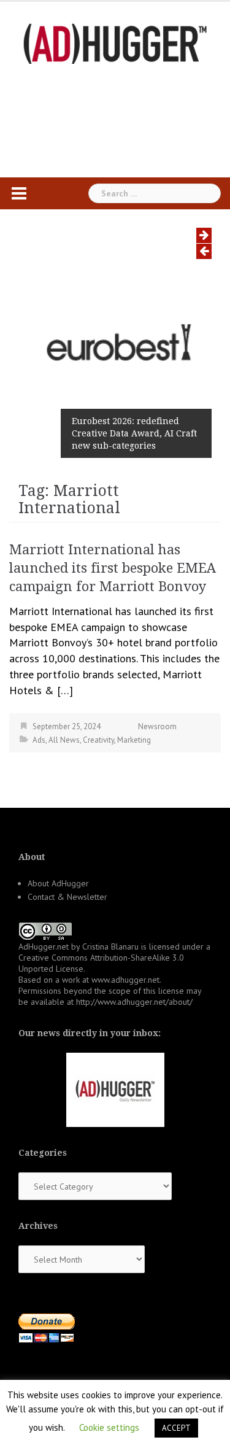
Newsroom (157, 726)
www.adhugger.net (125, 979)
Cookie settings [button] (109, 1427)
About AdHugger (58, 883)
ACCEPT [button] (176, 1428)
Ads (39, 740)
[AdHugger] (115, 43)
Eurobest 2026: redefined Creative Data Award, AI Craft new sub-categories (134, 433)
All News (64, 740)
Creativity (98, 740)
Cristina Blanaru (110, 946)
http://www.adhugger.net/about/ (134, 1001)
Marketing (134, 740)
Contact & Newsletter (67, 896)
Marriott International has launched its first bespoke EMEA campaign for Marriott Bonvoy (112, 568)
